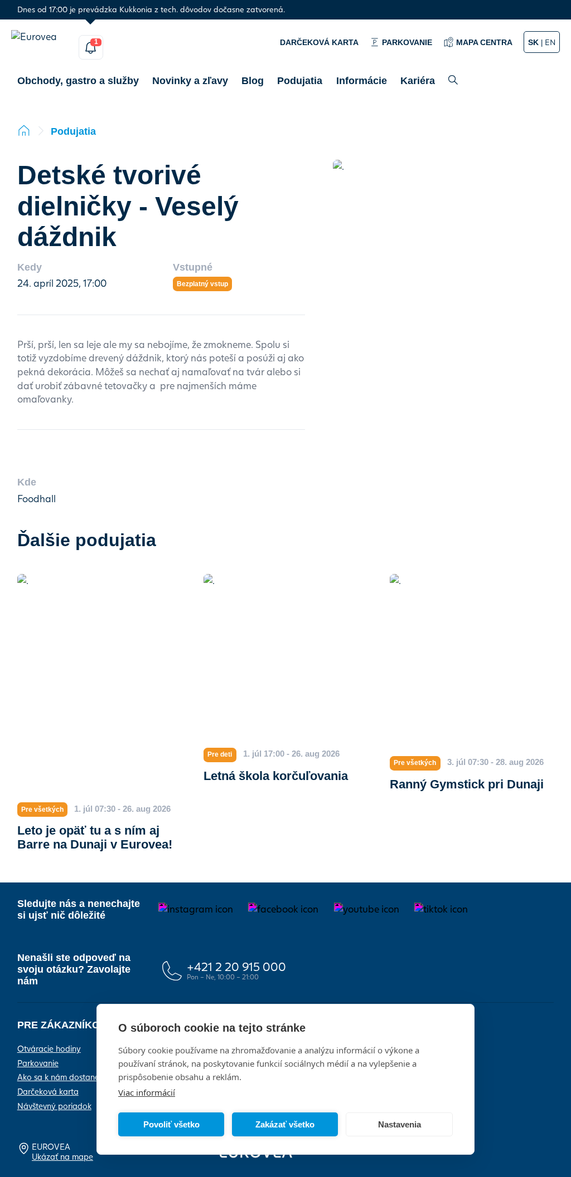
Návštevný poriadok (54, 1106)
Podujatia (299, 80)
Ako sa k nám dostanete (62, 1077)
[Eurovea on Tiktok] (441, 909)
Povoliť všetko (171, 1124)
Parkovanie (38, 1063)
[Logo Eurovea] (40, 47)
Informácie (361, 80)
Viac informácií (146, 1092)
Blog (252, 80)
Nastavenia (399, 1124)
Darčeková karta (48, 1091)
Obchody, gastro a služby (78, 80)
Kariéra (417, 80)
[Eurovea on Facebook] (283, 909)
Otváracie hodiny (49, 1048)
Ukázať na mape (62, 1156)
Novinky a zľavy (190, 80)
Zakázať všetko (284, 1124)
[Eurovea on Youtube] (366, 909)
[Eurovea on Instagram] (195, 909)
